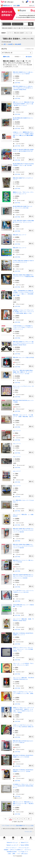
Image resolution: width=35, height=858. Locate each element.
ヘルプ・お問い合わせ (22, 853)
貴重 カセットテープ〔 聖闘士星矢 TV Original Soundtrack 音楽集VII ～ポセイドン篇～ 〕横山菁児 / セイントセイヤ (23, 104)
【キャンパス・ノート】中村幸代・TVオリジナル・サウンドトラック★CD (23, 664)
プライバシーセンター (23, 847)
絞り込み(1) (29, 56)
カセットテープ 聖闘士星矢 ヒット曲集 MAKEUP (23, 515)
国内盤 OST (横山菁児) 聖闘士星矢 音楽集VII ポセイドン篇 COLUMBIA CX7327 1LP (23, 150)
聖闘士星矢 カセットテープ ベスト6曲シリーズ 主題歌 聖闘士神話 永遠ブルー (23, 416)
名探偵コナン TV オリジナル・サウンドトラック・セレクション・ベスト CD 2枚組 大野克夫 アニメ (23, 649)
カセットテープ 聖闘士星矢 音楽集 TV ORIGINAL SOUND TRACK (23, 619)
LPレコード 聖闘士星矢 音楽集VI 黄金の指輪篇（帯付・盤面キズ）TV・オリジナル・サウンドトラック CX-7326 (23, 372)
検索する (31, 24)
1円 (5, 44)
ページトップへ (28, 831)
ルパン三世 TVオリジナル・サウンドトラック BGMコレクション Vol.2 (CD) (23, 591)
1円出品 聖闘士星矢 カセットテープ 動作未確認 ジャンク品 (23, 605)
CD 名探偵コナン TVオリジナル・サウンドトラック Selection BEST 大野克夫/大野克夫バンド (23, 786)
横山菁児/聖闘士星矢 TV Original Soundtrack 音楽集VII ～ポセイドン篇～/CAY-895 (23, 164)
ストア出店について (23, 851)
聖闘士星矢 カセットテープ (19, 234)
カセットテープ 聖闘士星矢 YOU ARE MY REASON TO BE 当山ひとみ (23, 678)
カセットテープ (16, 430)
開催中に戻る (6, 56)
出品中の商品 (17, 82)
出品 (32, 82)
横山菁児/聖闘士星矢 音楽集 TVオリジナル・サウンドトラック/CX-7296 (22, 207)
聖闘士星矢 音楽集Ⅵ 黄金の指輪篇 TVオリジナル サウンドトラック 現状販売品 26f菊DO (23, 276)
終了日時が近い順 (7, 52)
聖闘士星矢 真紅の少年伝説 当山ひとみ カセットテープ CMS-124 (23, 741)
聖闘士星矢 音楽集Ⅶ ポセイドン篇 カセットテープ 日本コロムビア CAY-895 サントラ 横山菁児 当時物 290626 (23, 88)
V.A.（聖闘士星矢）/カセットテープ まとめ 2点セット (23, 501)
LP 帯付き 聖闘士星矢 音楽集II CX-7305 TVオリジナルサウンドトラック (23, 261)
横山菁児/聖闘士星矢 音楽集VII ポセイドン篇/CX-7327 (23, 118)
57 (15, 465)
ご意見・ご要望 (11, 853)
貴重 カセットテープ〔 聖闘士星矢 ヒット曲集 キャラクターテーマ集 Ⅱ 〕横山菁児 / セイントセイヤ (23, 803)
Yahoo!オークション (12, 842)
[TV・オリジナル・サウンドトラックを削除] (10, 24)
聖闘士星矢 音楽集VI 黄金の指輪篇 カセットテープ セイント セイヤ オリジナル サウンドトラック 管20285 (23, 546)
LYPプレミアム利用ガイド (16, 849)
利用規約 (6, 849)
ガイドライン (28, 849)
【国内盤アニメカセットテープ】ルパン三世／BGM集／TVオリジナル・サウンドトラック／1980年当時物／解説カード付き (23, 311)
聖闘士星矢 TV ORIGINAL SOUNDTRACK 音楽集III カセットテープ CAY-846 (23, 770)
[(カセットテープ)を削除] (22, 24)
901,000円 (18, 44)
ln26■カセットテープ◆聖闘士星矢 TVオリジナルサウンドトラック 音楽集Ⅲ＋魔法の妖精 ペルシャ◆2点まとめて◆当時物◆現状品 (23, 135)
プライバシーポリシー (11, 847)
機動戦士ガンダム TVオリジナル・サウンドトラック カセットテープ (23, 193)
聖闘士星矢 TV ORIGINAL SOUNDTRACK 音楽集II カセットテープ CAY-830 (23, 756)
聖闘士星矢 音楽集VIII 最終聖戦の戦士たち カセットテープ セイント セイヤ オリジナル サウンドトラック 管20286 (23, 576)
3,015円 (10, 44)
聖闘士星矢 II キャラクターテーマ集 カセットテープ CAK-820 (23, 561)
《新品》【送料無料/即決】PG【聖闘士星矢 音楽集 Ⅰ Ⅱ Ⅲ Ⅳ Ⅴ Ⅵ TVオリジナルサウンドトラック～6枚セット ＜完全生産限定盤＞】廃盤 (23, 293)
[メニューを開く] (33, 2)
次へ (29, 818)
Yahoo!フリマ (24, 842)
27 (15, 157)
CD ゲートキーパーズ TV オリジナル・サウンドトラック (23, 387)
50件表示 (17, 56)
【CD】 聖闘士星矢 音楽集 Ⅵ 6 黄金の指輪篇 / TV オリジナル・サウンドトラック (23, 221)
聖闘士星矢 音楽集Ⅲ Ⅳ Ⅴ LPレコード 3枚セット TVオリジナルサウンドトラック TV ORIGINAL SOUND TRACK (23, 343)
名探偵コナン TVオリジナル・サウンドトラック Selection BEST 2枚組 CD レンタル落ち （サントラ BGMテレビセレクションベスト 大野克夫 (23, 710)
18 (15, 200)
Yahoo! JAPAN (24, 845)
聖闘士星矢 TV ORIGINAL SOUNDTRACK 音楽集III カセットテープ (23, 634)
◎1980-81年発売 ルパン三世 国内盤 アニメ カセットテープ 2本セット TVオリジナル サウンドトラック (23, 327)
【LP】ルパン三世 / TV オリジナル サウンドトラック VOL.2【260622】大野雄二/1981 (23, 726)
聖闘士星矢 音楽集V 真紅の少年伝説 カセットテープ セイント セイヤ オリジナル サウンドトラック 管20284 (23, 530)
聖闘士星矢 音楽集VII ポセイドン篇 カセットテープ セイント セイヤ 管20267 (23, 73)
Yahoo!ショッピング (12, 845)
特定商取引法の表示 (12, 851)
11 (15, 380)
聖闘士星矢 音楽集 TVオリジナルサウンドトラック (23, 178)
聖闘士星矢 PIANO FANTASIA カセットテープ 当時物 (23, 401)
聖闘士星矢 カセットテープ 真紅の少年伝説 (23, 357)
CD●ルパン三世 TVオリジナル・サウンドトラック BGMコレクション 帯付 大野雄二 (23, 693)
